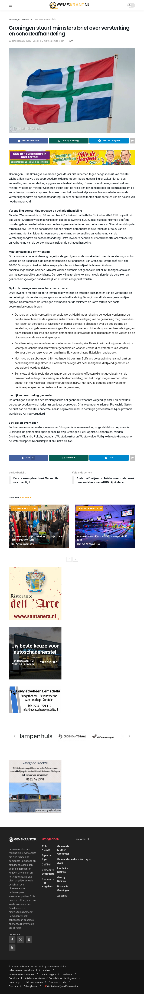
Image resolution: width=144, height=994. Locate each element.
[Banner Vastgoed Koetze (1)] (35, 786)
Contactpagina (48, 974)
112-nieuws (46, 848)
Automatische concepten (21, 974)
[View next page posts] (75, 559)
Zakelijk (62, 896)
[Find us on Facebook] (12, 939)
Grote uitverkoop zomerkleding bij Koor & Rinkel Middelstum (37, 538)
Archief (46, 970)
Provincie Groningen (63, 888)
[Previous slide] (14, 736)
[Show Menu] (10, 5)
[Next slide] (129, 736)
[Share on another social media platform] (132, 140)
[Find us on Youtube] (12, 947)
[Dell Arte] (35, 593)
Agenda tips (46, 857)
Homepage (14, 19)
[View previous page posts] (69, 559)
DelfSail (46, 865)
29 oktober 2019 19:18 (20, 40)
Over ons (13, 986)
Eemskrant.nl (82, 839)
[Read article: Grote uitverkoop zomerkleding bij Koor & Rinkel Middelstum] (39, 526)
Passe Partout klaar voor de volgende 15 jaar (102, 538)
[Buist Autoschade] (35, 653)
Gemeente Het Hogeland (48, 882)
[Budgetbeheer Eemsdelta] (35, 699)
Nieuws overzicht (57, 982)
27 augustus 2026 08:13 (23, 544)
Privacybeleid (31, 986)
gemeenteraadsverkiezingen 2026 (74, 861)
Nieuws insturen (35, 982)
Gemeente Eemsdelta (46, 19)
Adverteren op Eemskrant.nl (23, 970)
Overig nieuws (61, 879)
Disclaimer (67, 974)
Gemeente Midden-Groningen (63, 850)
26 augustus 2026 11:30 (89, 544)
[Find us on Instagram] (29, 939)
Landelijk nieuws (62, 870)
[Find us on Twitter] (20, 939)
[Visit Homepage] (70, 5)
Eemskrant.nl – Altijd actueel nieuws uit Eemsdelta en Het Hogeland (43, 978)
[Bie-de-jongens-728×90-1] (72, 157)
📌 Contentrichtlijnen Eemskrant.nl (61, 986)
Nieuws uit (27, 19)
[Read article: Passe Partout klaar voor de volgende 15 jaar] (105, 526)
